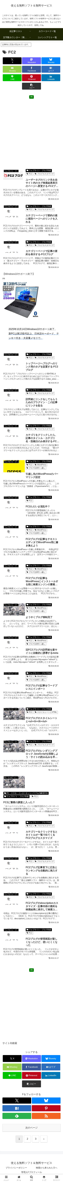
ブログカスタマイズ (45, 174)
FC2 (30, 174)
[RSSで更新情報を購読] (46, 1116)
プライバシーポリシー (16, 1167)
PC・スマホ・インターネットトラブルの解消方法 (27, 793)
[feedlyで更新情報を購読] (16, 1116)
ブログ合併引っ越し (37, 468)
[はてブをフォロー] (16, 1108)
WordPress (41, 465)
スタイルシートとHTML (47, 712)
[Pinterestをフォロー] (46, 1108)
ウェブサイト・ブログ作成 (40, 170)
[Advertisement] (31, 132)
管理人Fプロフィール (31, 1172)
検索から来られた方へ (46, 1167)
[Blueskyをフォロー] (46, 1100)
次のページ (31, 1127)
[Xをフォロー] (16, 1100)
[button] (31, 86)
